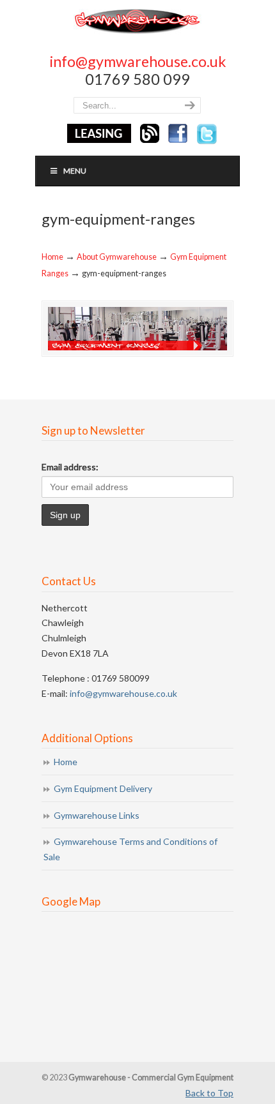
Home (52, 257)
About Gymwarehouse (117, 257)
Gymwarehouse (137, 21)
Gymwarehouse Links (96, 815)
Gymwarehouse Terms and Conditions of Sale (130, 849)
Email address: (70, 466)
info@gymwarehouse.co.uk (137, 61)
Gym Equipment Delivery (103, 788)
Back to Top (209, 1092)
